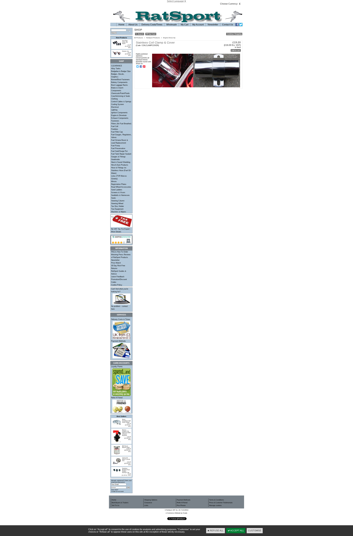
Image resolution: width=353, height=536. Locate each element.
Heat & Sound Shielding (120, 162)
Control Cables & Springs (121, 102)
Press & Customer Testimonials (220, 503)
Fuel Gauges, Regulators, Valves (121, 136)
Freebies (114, 129)
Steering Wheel (117, 203)
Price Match (116, 263)
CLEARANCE (116, 66)
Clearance (148, 503)
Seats (113, 198)
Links (146, 505)
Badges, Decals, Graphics (117, 75)
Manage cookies (215, 505)
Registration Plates (118, 184)
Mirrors (114, 181)
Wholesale (171, 24)
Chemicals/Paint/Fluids (120, 93)
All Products (138, 38)
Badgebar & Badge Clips (121, 71)
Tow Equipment (117, 209)
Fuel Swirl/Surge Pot (119, 151)
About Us (132, 24)
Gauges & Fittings (118, 157)
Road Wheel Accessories (121, 187)
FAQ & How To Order (119, 252)
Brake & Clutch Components (117, 89)
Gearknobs (115, 159)
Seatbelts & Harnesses (120, 195)
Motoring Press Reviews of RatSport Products (121, 256)
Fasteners (115, 121)
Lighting (114, 110)
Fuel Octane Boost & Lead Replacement (119, 141)
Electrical (115, 107)
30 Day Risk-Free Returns (118, 267)
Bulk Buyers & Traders (120, 503)
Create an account (117, 491)
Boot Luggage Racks (119, 85)
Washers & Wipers (118, 212)
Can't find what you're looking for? (119, 290)
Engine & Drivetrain (119, 115)
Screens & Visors (118, 192)
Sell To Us (115, 505)
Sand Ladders (116, 190)
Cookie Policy (116, 285)
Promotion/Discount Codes (119, 280)
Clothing (114, 99)
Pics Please (181, 505)
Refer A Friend (116, 398)
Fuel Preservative (118, 148)
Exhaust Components (119, 118)
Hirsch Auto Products (119, 165)
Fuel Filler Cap (117, 132)
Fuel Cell (114, 126)
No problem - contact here (119, 307)
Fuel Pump (115, 146)
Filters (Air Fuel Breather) (121, 124)
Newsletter (213, 24)
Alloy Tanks (116, 68)
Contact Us (227, 24)
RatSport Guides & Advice (118, 272)
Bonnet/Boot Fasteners (120, 79)
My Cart (184, 24)
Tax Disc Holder (117, 206)
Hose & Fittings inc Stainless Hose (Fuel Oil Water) (121, 170)
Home (121, 24)
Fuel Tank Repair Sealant (121, 154)
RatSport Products (153, 38)
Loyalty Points (117, 367)
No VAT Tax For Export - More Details (121, 230)
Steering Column (117, 201)
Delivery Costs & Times (120, 319)
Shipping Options (150, 500)
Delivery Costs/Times (151, 24)
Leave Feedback (117, 277)
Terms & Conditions (216, 500)
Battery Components (119, 82)
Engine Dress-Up (169, 38)
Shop (121, 61)
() (128, 242)
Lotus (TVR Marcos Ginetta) (119, 177)
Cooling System (117, 104)
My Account (198, 24)
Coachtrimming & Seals (120, 96)
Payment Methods (118, 341)
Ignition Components (119, 113)
